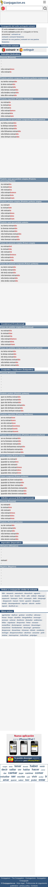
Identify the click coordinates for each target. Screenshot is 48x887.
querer (14, 780)
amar (6, 779)
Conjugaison (5, 878)
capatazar (11, 622)
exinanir (5, 37)
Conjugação (24, 881)
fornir (22, 601)
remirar (4, 635)
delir (35, 598)
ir (46, 776)
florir (23, 596)
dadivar (14, 615)
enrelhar (29, 615)
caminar (29, 773)
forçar (10, 617)
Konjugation (41, 878)
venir (42, 766)
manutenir (19, 593)
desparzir (36, 601)
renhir (38, 603)
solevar (12, 620)
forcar (4, 617)
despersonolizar (16, 633)
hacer (35, 769)
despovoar (6, 630)
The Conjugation (18, 878)
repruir (4, 606)
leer (27, 780)
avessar (5, 620)
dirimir (32, 630)
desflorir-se (13, 606)
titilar (4, 622)
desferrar (20, 620)
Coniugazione (31, 878)
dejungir (41, 596)
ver (19, 769)
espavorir (5, 598)
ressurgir (37, 617)
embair (34, 596)
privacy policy (25, 886)
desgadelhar (27, 617)
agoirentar (6, 615)
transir (15, 601)
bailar (11, 766)
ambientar (38, 620)
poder (34, 780)
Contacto (34, 886)
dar (4, 773)
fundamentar (17, 628)
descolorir (28, 593)
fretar (28, 622)
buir (11, 596)
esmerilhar (6, 625)
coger (5, 766)
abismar (37, 615)
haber (34, 766)
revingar (5, 633)
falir (3, 593)
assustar (35, 633)
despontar (21, 622)
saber (20, 780)
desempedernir (14, 603)
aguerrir (37, 593)
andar (41, 777)
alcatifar (17, 617)
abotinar (27, 633)
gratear (22, 615)
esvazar (35, 622)
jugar (21, 773)
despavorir (7, 601)
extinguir (28, 49)
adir (28, 596)
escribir (21, 777)
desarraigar (35, 625)
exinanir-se (16, 34)
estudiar (4, 776)
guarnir (28, 601)
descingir (27, 628)
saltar (12, 769)
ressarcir (9, 593)
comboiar (40, 630)
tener (17, 766)
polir (42, 633)
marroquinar (14, 635)
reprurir (24, 603)
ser (13, 776)
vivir (34, 776)
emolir (4, 603)
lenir (21, 598)
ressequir (28, 598)
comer (39, 772)
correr (43, 770)
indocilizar (24, 635)
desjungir (42, 598)
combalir (5, 596)
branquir (14, 598)
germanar (36, 628)
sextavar (26, 625)
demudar (29, 620)
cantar (12, 773)
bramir (17, 596)
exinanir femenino (17, 37)
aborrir (31, 603)
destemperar (17, 625)
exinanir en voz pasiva (11, 39)
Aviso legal (20, 883)
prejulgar (33, 635)
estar (42, 779)
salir (28, 777)
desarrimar (16, 630)
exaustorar (6, 628)
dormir (25, 766)
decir (5, 769)
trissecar (25, 630)
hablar (26, 769)
